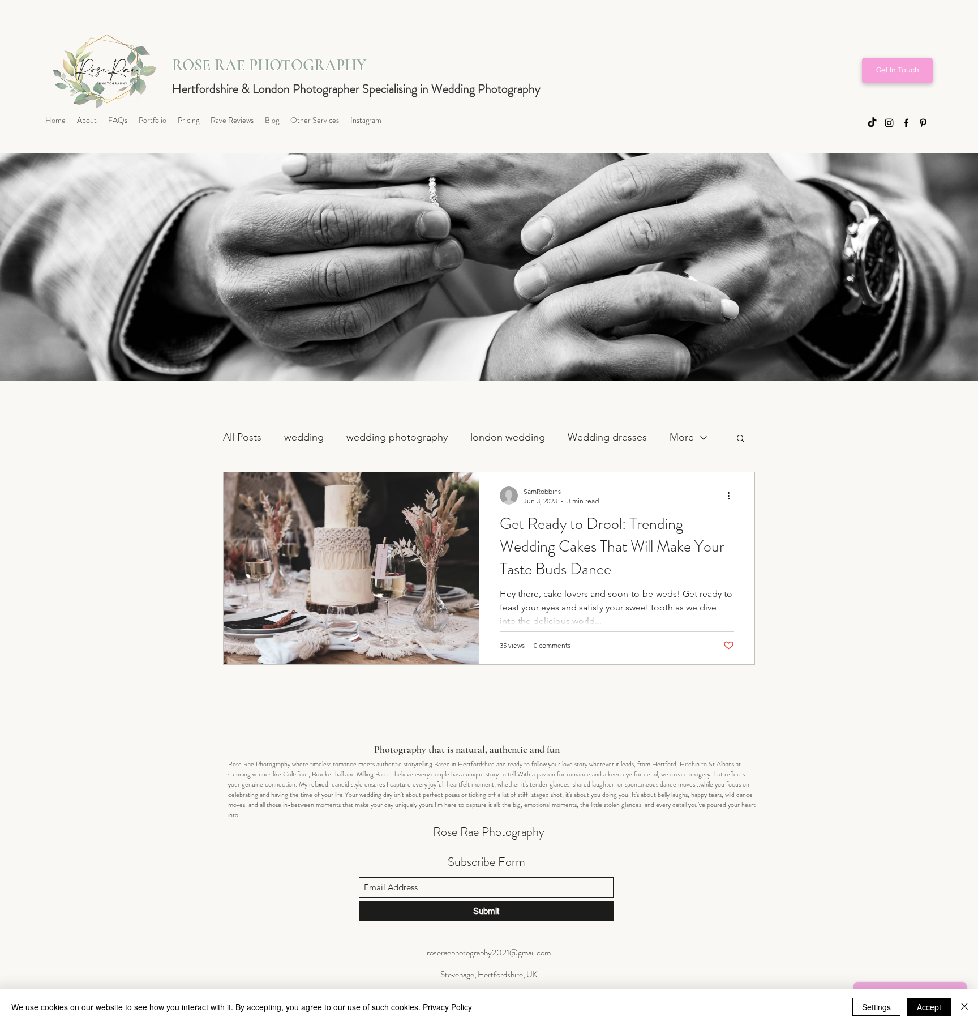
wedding (304, 437)
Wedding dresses (607, 437)
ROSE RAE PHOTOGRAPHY (269, 65)
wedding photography (397, 437)
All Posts (242, 437)
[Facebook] (906, 123)
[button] (740, 439)
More (682, 437)
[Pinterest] (923, 123)
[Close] (964, 1007)
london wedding (507, 437)
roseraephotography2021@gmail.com (489, 952)
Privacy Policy (447, 1007)
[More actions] (732, 495)
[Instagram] (889, 123)
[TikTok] (872, 123)
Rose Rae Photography (488, 831)
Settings (876, 1007)
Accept (929, 1007)
